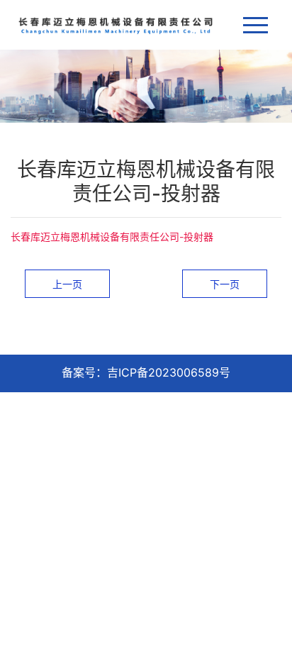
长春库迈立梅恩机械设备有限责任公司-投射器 (112, 237)
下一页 (225, 284)
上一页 (67, 284)
